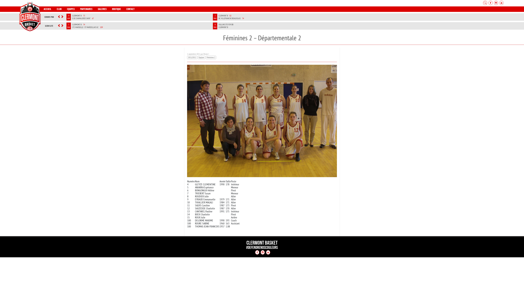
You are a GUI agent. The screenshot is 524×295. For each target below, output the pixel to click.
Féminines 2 (211, 57)
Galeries (102, 9)
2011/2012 (192, 57)
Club (59, 9)
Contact (130, 9)
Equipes (71, 9)
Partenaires (86, 9)
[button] (59, 17)
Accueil (47, 9)
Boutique (116, 9)
